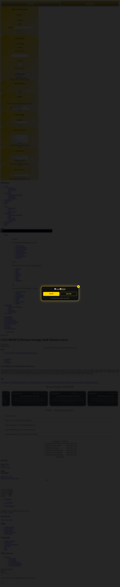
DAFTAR (68, 294)
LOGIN (51, 293)
